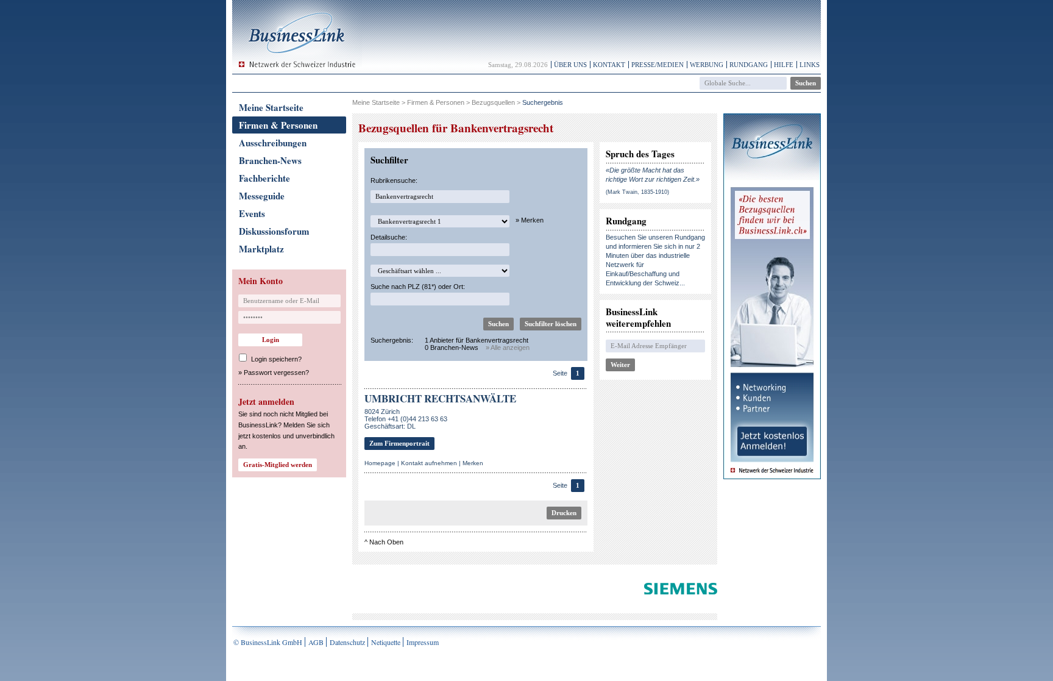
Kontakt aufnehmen (429, 463)
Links (810, 64)
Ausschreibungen (273, 142)
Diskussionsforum (274, 231)
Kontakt (609, 64)
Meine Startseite (271, 107)
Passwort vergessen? (276, 372)
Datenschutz (347, 642)
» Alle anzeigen (508, 347)
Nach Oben (386, 542)
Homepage (379, 463)
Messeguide (262, 195)
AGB (316, 642)
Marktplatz (261, 248)
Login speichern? (276, 359)
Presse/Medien (657, 64)
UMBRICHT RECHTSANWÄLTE (440, 398)
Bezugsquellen (493, 102)
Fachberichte (264, 178)
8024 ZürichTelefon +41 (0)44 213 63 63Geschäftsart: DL (405, 419)
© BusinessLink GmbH (267, 642)
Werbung (706, 64)
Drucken (563, 512)
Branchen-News (270, 160)
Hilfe (783, 64)
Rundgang (748, 64)
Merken (473, 463)
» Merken (530, 220)
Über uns (570, 64)
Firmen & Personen (278, 125)
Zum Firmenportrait (399, 443)
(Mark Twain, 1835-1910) (637, 192)
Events (252, 213)
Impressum (422, 642)
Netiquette (385, 642)
